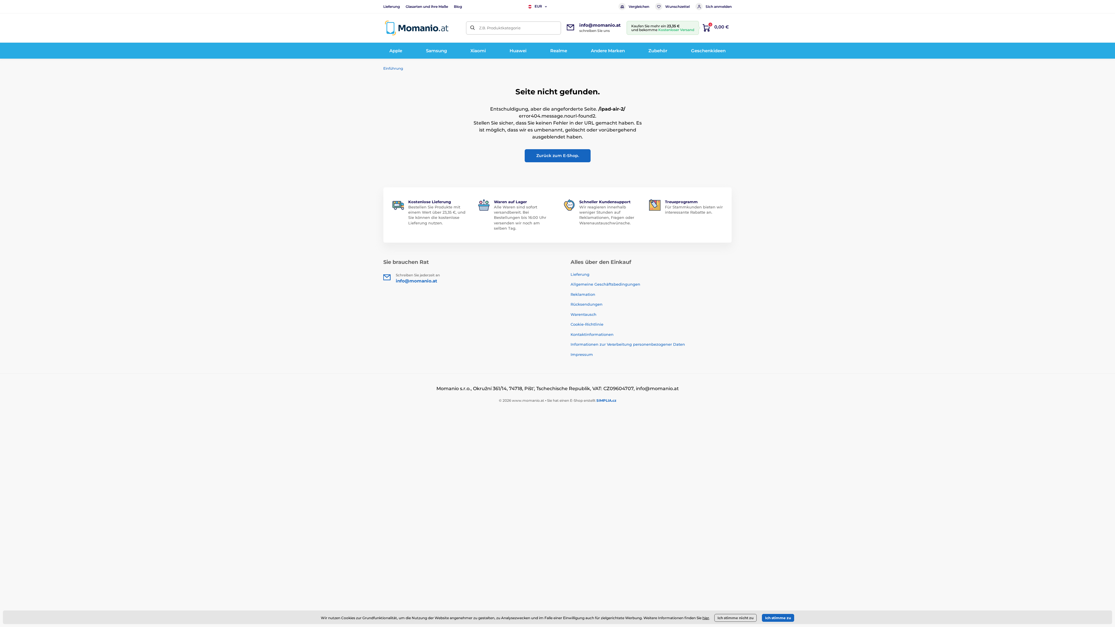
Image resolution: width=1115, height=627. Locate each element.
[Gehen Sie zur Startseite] (416, 28)
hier (705, 618)
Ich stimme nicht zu (735, 618)
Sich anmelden (719, 6)
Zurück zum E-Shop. (557, 155)
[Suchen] (472, 28)
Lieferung (391, 6)
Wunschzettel (677, 6)
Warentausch (583, 314)
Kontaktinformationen (592, 334)
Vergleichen (639, 6)
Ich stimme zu (778, 618)
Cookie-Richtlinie (587, 324)
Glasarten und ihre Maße (427, 6)
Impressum (582, 354)
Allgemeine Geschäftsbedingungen (605, 284)
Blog (458, 6)
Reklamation (583, 294)
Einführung (393, 68)
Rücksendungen (587, 304)
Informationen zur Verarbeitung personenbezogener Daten (628, 344)
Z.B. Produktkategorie (500, 28)
